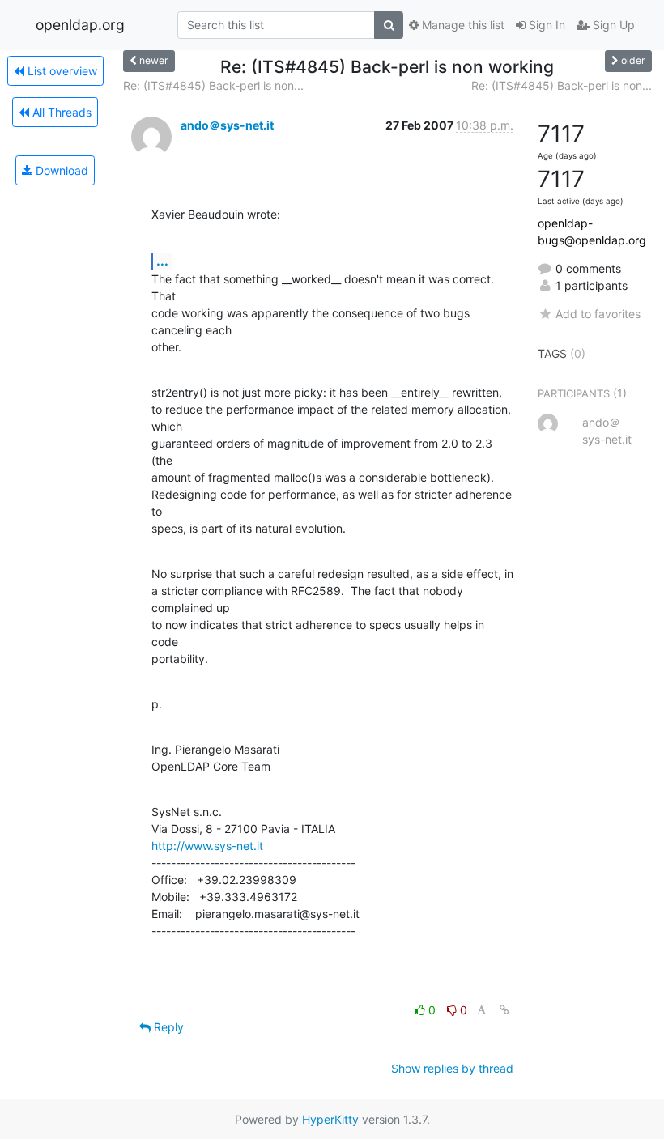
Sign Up (612, 25)
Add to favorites (598, 314)
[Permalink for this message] (504, 1010)
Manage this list (461, 25)
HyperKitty (330, 1119)
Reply (167, 1027)
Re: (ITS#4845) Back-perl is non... (213, 85)
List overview (60, 71)
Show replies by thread (452, 1068)
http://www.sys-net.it (207, 845)
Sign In (545, 25)
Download (60, 170)
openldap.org (80, 24)
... (162, 261)
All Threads (60, 112)
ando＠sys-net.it (227, 125)
